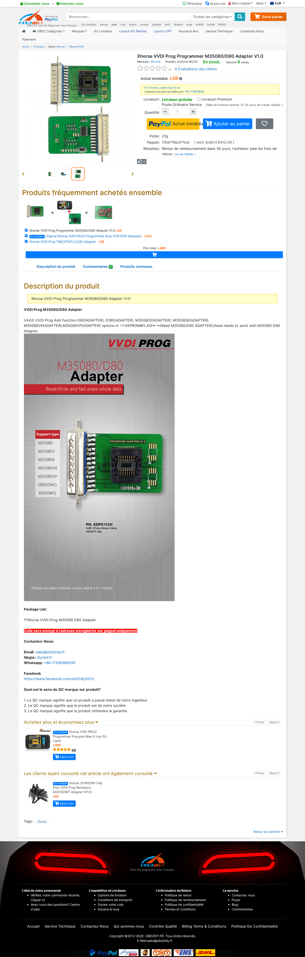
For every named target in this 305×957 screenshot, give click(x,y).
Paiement (29, 39)
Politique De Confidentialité (254, 926)
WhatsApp (194, 3)
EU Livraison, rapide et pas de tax (162, 87)
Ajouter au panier (231, 123)
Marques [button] (78, 31)
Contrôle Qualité (163, 926)
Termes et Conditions (180, 909)
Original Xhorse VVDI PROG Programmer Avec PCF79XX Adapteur (86, 236)
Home (25, 46)
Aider (260, 3)
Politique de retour (178, 895)
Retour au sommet (267, 831)
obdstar (156, 24)
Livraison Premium (216, 99)
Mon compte (240, 3)
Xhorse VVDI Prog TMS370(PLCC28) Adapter (62, 241)
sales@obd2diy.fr (50, 652)
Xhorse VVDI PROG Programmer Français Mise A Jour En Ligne (80, 736)
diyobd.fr (44, 657)
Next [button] (275, 722)
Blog (235, 904)
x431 (167, 24)
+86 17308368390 (194, 91)
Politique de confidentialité (184, 904)
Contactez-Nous (252, 31)
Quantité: (152, 112)
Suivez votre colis (110, 904)
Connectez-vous (36, 3)
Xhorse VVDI (76, 46)
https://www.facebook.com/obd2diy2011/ (59, 678)
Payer (236, 900)
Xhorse (60, 46)
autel (114, 24)
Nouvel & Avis (188, 31)
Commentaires (242, 909)
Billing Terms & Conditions (204, 926)
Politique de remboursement (185, 900)
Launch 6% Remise (133, 31)
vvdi (123, 24)
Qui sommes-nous (129, 926)
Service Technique (219, 31)
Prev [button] (261, 722)
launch (133, 24)
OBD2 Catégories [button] (49, 31)
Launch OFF (162, 31)
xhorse (104, 24)
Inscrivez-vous (72, 3)
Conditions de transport (115, 900)
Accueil (33, 926)
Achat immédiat (185, 123)
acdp (189, 24)
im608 (199, 24)
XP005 (222, 24)
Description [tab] (56, 266)
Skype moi (217, 3)
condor (144, 24)
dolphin (178, 24)
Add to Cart (66, 757)
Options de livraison (112, 895)
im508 (211, 24)
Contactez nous (244, 895)
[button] (24, 174)
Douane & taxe (108, 909)
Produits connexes (136, 266)
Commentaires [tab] (97, 266)
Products (38, 46)
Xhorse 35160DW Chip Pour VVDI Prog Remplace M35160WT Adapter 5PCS (77, 787)
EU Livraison (89, 24)
